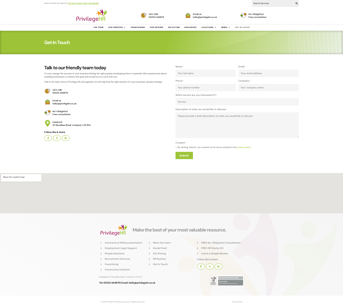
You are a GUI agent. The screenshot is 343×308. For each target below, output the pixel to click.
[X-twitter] (57, 138)
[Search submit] (296, 3)
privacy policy (244, 147)
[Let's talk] (143, 15)
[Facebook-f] (48, 138)
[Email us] (188, 15)
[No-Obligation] (243, 15)
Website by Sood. (123, 302)
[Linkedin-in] (66, 138)
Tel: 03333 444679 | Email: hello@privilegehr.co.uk (127, 282)
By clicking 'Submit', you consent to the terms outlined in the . (214, 147)
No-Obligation (256, 14)
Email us (197, 14)
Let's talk (153, 14)
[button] (117, 27)
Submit (184, 155)
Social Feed (82, 3)
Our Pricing (93, 3)
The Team (72, 3)
